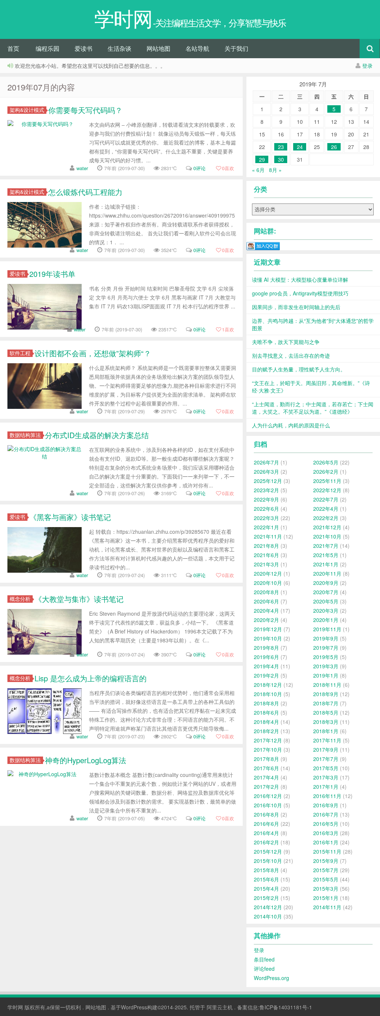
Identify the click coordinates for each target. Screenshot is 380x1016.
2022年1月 (266, 527)
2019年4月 (266, 666)
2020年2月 (266, 619)
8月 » (275, 169)
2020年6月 (266, 601)
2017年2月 (266, 786)
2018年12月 (268, 684)
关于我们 (236, 48)
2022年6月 (266, 508)
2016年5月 (325, 823)
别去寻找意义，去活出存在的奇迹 (291, 355)
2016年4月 (266, 833)
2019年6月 (266, 657)
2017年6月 (266, 768)
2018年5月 (325, 712)
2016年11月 (327, 796)
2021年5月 (325, 555)
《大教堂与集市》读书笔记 (79, 598)
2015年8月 (266, 870)
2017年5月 (325, 768)
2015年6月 (266, 879)
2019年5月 (325, 657)
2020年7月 (325, 592)
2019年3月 (325, 666)
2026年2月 (325, 471)
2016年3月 (325, 833)
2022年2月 (325, 518)
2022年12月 (327, 490)
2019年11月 (327, 629)
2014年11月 (327, 907)
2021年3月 (266, 564)
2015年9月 (325, 860)
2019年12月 (268, 629)
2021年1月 (325, 564)
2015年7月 (325, 870)
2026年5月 (325, 462)
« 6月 (258, 169)
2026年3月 (266, 471)
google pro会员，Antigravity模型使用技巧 (300, 293)
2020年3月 (325, 610)
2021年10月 (327, 536)
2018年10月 (268, 694)
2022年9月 (266, 499)
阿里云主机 (220, 1007)
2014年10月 (268, 916)
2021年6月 (266, 555)
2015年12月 (268, 851)
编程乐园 (47, 48)
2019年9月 (325, 638)
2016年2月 (266, 842)
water (82, 168)
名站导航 (197, 48)
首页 (13, 48)
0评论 (199, 168)
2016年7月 (325, 814)
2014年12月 (268, 907)
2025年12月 (268, 480)
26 (334, 146)
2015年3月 (325, 888)
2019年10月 (268, 638)
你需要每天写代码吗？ (85, 110)
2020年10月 (268, 582)
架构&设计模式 (27, 109)
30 (281, 159)
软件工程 (20, 353)
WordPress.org (271, 978)
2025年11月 (327, 480)
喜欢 (228, 168)
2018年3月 (325, 721)
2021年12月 (327, 527)
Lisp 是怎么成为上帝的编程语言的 (91, 678)
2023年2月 (266, 490)
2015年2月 (266, 897)
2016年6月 (266, 823)
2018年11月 (327, 684)
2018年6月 (266, 712)
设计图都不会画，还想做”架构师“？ (93, 353)
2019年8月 (266, 647)
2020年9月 (325, 582)
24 (300, 146)
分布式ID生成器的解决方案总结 (97, 435)
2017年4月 (266, 777)
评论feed (264, 968)
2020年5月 (325, 601)
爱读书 (83, 48)
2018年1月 (325, 731)
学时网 (15, 1007)
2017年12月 (268, 740)
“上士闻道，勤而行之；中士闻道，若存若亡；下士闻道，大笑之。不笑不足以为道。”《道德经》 (312, 407)
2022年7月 (325, 499)
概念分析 (20, 598)
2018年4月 (266, 721)
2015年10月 (268, 860)
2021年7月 (325, 545)
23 (281, 146)
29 (262, 159)
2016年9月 (325, 805)
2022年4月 (325, 508)
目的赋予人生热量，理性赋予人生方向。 (298, 369)
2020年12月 (268, 573)
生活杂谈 (119, 48)
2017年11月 (327, 740)
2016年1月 (325, 842)
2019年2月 (266, 675)
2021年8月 (266, 545)
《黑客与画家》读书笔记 (70, 517)
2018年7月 (325, 703)
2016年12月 (268, 796)
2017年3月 (325, 777)
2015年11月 (327, 851)
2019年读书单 (52, 273)
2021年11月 (268, 536)
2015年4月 (266, 888)
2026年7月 (266, 462)
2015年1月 (325, 897)
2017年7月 (325, 758)
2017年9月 (325, 749)
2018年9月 (325, 694)
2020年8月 (266, 592)
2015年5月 (325, 879)
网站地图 (158, 48)
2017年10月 (268, 749)
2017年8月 (266, 758)
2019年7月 (325, 647)
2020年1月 (325, 619)
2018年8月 (266, 703)
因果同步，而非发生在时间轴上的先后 (296, 307)
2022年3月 (266, 518)
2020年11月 (327, 573)
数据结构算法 (25, 434)
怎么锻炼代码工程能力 (85, 191)
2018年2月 (266, 731)
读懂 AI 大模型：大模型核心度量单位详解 (300, 279)
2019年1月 (325, 675)
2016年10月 (268, 805)
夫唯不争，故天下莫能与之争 (286, 341)
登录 (367, 65)
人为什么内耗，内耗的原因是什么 (291, 425)
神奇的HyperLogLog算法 (85, 760)
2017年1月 (325, 786)
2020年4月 (266, 610)
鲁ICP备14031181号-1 (285, 1007)
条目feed (264, 959)
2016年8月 (266, 814)
